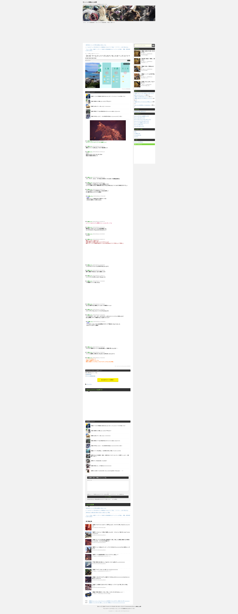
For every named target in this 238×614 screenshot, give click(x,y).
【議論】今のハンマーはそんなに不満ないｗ (142, 101)
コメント (89, 480)
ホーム (84, 22)
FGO (135, 131)
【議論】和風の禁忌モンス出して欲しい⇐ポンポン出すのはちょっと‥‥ (108, 592)
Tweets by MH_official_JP (140, 111)
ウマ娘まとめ (137, 133)
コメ (129, 60)
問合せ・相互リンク (111, 22)
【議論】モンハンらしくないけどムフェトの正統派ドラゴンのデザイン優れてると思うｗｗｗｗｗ (109, 601)
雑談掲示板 (88, 374)
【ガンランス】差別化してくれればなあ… (142, 105)
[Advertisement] (119, 33)
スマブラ (136, 136)
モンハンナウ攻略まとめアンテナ (141, 122)
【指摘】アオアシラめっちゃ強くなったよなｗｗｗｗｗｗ (105, 569)
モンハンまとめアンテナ (139, 117)
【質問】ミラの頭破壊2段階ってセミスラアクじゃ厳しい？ (105, 554)
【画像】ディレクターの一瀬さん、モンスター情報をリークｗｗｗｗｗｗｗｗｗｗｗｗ (107, 602)
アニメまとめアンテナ (139, 126)
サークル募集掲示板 (90, 22)
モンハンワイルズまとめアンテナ (141, 121)
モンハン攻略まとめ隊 (90, 2)
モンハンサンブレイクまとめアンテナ (142, 119)
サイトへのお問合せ (138, 142)
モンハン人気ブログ (138, 124)
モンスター (89, 384)
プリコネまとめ (137, 135)
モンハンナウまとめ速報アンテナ (141, 116)
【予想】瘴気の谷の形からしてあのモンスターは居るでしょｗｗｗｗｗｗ (108, 562)
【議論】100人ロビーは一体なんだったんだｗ (143, 98)
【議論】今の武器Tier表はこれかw (141, 96)
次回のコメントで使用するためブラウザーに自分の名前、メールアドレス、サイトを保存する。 (105, 494)
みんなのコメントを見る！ (107, 379)
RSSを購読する (138, 144)
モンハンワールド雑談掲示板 (101, 22)
